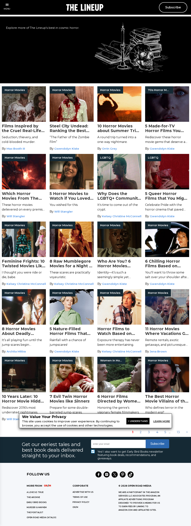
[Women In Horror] (119, 391)
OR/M (75, 507)
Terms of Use (80, 497)
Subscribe (173, 7)
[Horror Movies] (24, 121)
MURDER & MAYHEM (37, 507)
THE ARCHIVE (33, 497)
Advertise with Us (83, 492)
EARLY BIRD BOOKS (37, 502)
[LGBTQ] (119, 188)
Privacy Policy (81, 502)
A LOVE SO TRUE (35, 492)
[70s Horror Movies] (167, 121)
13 (178, 432)
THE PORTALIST (35, 512)
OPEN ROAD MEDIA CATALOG (41, 517)
